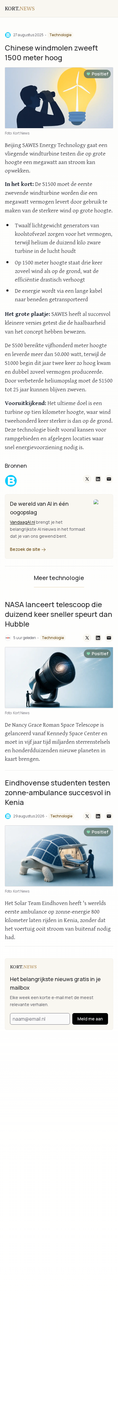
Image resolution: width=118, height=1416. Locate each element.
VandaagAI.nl (22, 522)
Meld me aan (90, 1019)
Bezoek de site (25, 549)
